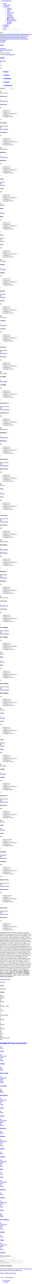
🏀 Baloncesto (11, 19)
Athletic (2, 58)
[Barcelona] (19, 34)
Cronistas (5, 26)
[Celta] (29, 34)
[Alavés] (2, 34)
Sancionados (10, 17)
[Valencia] (25, 38)
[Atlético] (13, 34)
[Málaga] (2, 37)
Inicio (4, 3)
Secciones (6, 6)
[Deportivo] (3, 35)
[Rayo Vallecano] (21, 37)
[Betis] (25, 34)
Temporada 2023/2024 (6, 50)
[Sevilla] (19, 38)
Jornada (9, 14)
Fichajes (9, 9)
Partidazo (9, 22)
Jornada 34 (3, 48)
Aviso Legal (6, 1280)
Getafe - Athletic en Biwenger (8, 1273)
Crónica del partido (5, 979)
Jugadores (6, 25)
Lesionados (10, 15)
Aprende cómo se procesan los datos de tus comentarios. (16, 1269)
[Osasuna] (8, 37)
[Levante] (25, 35)
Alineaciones (6, 5)
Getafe (2, 45)
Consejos (9, 8)
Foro (4, 28)
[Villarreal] (3, 40)
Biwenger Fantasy (12, 20)
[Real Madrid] (4, 38)
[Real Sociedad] (12, 38)
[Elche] (9, 35)
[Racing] (14, 37)
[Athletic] (8, 34)
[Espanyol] (14, 35)
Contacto (5, 1282)
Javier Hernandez (10, 54)
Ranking (9, 23)
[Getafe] (20, 35)
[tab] (17, 72)
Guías (8, 11)
